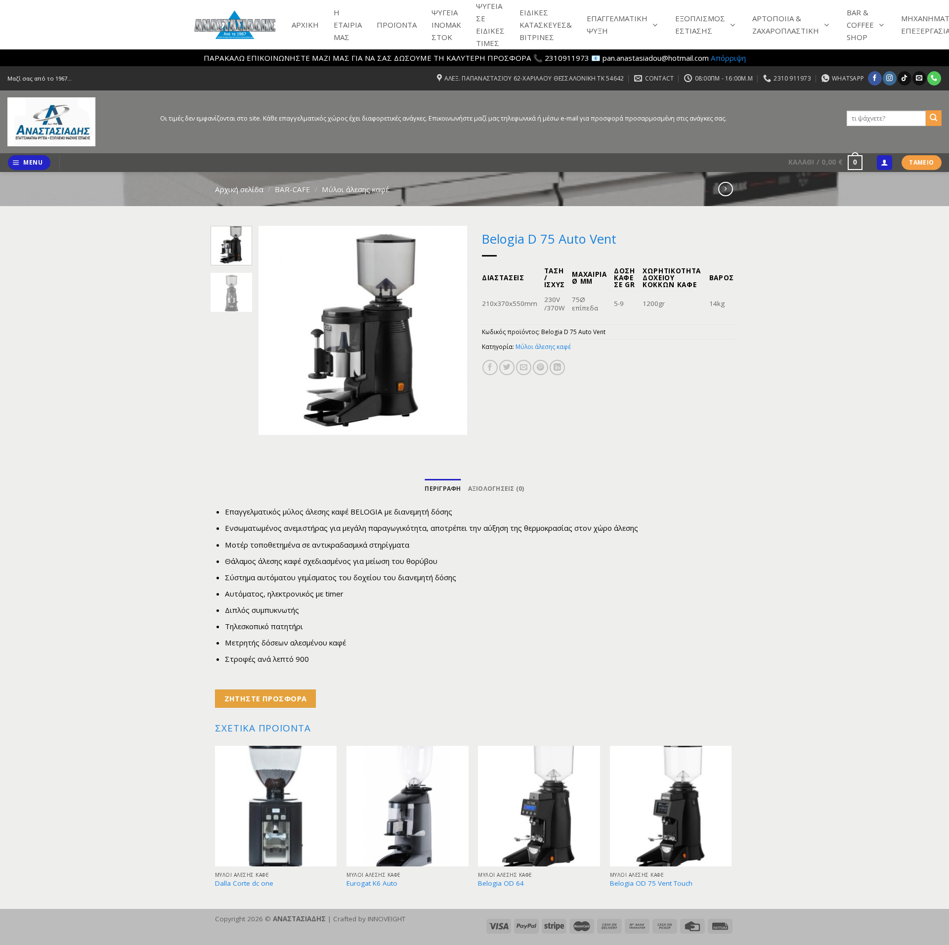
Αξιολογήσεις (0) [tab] (496, 488)
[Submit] (934, 118)
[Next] (451, 330)
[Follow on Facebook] (874, 78)
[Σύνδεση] (884, 163)
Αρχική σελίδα (239, 189)
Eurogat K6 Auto (371, 883)
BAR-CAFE (292, 189)
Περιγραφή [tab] (443, 488)
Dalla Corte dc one (244, 883)
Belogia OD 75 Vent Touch (651, 883)
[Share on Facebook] (490, 367)
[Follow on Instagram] (889, 78)
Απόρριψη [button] (728, 58)
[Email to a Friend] (523, 367)
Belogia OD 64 (501, 883)
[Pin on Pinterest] (540, 367)
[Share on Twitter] (507, 367)
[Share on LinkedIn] (557, 367)
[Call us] (934, 78)
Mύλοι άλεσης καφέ (355, 189)
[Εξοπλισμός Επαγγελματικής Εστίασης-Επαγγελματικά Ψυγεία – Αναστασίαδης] (76, 121)
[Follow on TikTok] (904, 78)
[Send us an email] (919, 78)
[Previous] (275, 330)
